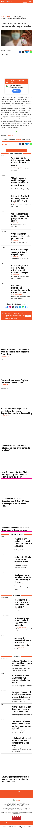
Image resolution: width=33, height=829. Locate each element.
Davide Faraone (20, 609)
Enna (31, 791)
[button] (2, 784)
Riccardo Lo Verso (17, 167)
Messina (9, 795)
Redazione (9, 50)
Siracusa (19, 795)
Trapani (23, 795)
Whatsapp (9, 827)
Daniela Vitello (19, 584)
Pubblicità (18, 822)
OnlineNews (5, 356)
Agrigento (19, 791)
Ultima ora (28, 827)
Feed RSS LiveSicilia (25, 822)
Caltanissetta (26, 791)
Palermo (9, 791)
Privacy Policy (6, 822)
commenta (18, 139)
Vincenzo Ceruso (20, 647)
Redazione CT (16, 274)
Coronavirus (10, 135)
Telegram (19, 827)
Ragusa (14, 795)
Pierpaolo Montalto (21, 627)
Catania (14, 791)
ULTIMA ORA (3, 791)
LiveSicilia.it (4, 17)
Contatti (12, 822)
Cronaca (11, 17)
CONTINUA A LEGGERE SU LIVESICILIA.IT (16, 150)
